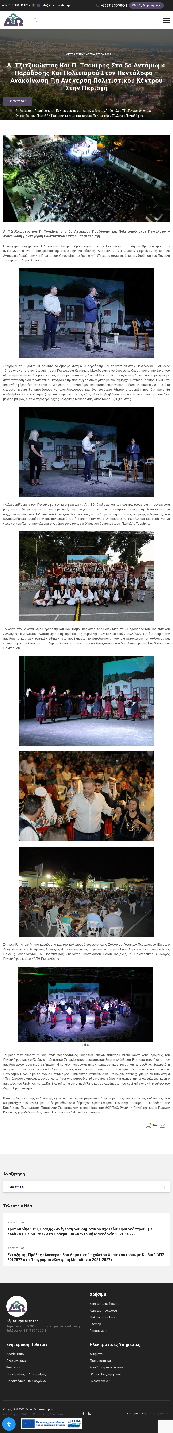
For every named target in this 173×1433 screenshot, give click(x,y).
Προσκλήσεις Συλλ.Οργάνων (26, 1381)
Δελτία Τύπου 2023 (98, 54)
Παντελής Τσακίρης (50, 115)
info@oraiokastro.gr (56, 5)
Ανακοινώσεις (16, 1361)
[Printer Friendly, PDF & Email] (155, 1125)
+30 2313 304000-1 (113, 5)
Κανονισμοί (14, 1367)
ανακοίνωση (81, 110)
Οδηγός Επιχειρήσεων (146, 5)
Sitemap (95, 1324)
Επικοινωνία (98, 1331)
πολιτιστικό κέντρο (78, 115)
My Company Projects (156, 1413)
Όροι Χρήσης (11, 1414)
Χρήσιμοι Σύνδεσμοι (104, 1304)
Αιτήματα (96, 1354)
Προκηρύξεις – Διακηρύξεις (26, 1374)
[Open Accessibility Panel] (9, 1424)
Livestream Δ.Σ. (100, 1381)
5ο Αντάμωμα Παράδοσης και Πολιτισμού (44, 110)
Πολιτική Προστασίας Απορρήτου (42, 1414)
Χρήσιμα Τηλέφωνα (103, 1310)
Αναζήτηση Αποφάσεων (106, 1367)
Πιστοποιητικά (100, 1361)
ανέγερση (97, 110)
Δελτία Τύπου (75, 54)
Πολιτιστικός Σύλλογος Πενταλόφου (118, 115)
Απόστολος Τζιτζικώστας (123, 110)
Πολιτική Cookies (102, 1317)
